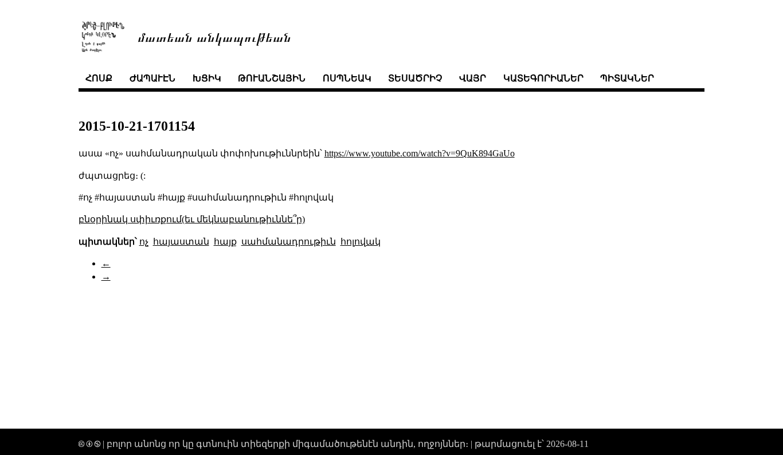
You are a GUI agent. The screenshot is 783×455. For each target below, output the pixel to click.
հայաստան (181, 241)
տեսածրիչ (415, 78)
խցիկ (207, 78)
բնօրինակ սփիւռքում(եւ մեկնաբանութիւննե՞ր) (192, 219)
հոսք (98, 78)
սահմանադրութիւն (288, 241)
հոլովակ (360, 241)
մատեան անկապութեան (214, 36)
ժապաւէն (152, 78)
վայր (472, 78)
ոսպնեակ (347, 78)
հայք (225, 241)
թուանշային (272, 78)
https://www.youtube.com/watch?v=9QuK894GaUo (419, 153)
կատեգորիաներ (543, 78)
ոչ (143, 241)
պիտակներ (627, 78)
